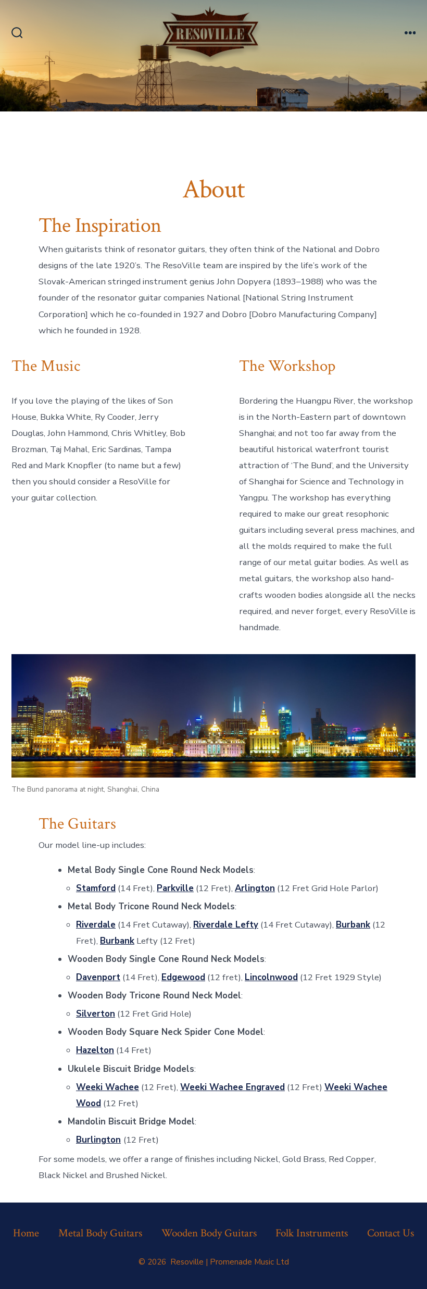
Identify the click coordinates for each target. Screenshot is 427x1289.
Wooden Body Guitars (209, 1233)
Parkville (175, 888)
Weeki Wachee (107, 1087)
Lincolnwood (271, 977)
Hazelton (95, 1050)
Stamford (96, 888)
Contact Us (390, 1233)
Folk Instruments (311, 1233)
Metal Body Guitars (100, 1233)
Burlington (98, 1140)
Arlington (255, 888)
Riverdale (96, 925)
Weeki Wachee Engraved (232, 1087)
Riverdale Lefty (225, 925)
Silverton (95, 1014)
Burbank (353, 925)
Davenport (98, 977)
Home (26, 1233)
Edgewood (183, 977)
